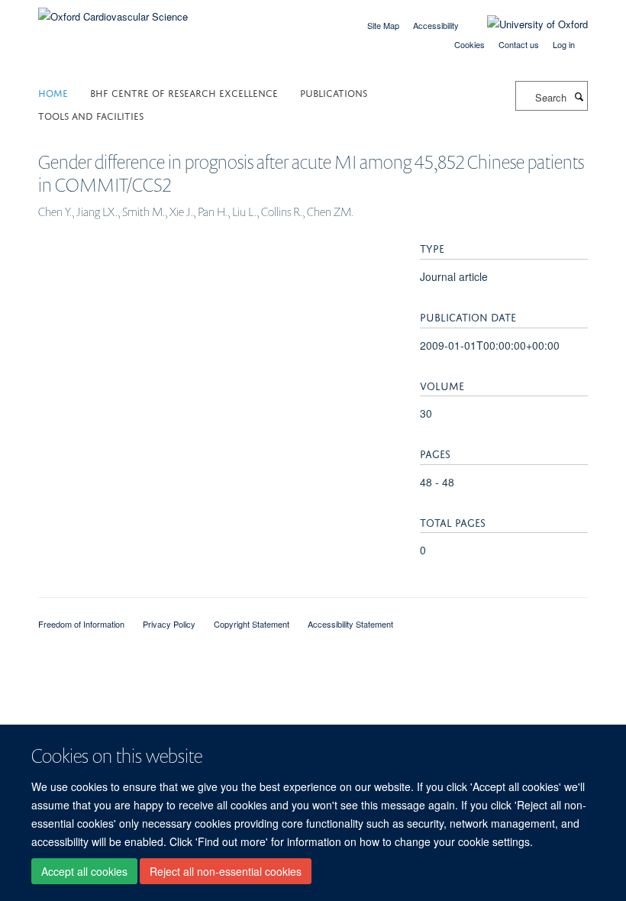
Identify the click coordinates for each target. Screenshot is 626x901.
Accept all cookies (84, 871)
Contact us (519, 44)
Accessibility (436, 25)
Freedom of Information (81, 624)
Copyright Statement (251, 624)
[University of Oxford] (526, 24)
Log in (564, 44)
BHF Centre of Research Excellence (184, 92)
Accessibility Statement (350, 624)
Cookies (469, 44)
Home (53, 92)
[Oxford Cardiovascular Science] (113, 11)
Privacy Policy (169, 624)
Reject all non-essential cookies (226, 871)
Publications (333, 92)
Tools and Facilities (91, 115)
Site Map (383, 25)
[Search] (578, 96)
